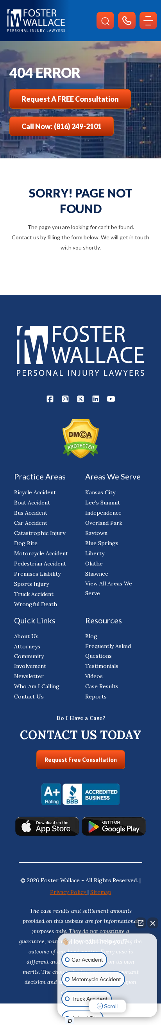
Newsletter (29, 676)
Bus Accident (30, 512)
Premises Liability (37, 573)
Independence (103, 512)
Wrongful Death (35, 604)
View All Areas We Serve (108, 588)
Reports (96, 696)
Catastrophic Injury (39, 533)
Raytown (96, 533)
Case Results (101, 686)
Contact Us (29, 696)
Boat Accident (32, 502)
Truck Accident (34, 594)
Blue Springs (101, 543)
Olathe (94, 563)
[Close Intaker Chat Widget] (152, 922)
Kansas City (100, 492)
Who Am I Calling (36, 686)
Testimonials (101, 666)
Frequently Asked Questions (108, 651)
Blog (91, 636)
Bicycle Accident (35, 492)
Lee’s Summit (102, 502)
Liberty (94, 553)
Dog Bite (26, 543)
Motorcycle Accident (41, 553)
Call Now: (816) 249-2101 (61, 126)
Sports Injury (31, 583)
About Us (26, 636)
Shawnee (96, 573)
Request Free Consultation (81, 759)
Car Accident (30, 522)
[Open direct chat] (140, 922)
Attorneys (27, 646)
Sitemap (100, 892)
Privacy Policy (69, 892)
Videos (94, 676)
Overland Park (103, 522)
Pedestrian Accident (40, 563)
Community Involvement (30, 661)
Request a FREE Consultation (70, 99)
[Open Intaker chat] (69, 1020)
